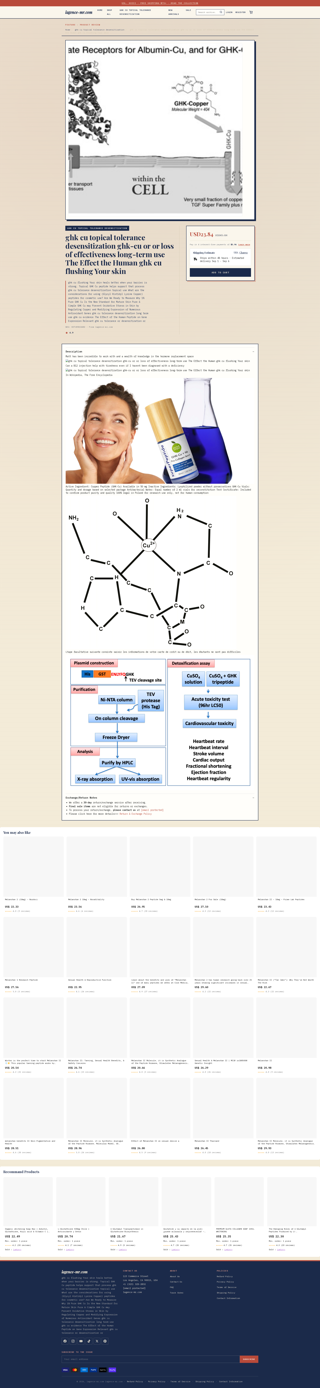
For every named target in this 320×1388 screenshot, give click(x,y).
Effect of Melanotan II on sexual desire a (155, 1141)
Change (243, 252)
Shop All (109, 12)
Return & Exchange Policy (136, 813)
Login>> (17, 1249)
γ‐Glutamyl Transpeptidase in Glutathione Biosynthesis (126, 1230)
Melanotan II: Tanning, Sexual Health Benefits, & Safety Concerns (96, 1061)
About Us (175, 1276)
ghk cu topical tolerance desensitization (135, 12)
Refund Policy (225, 1276)
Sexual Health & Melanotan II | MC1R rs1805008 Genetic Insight (221, 1061)
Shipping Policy (226, 1292)
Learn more (244, 244)
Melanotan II (265, 1060)
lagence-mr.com (78, 12)
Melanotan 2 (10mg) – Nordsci (21, 899)
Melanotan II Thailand (207, 1141)
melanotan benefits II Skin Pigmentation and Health (30, 1142)
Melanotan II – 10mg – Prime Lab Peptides (281, 899)
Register (241, 12)
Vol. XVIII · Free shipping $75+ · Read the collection (160, 3)
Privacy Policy (225, 1281)
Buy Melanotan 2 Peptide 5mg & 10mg (151, 899)
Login (229, 12)
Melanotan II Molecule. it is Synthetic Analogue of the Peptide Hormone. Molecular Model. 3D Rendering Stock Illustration (95, 1142)
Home (100, 10)
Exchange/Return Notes (81, 797)
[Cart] (251, 12)
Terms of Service (226, 1287)
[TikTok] (89, 1341)
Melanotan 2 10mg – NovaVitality (86, 899)
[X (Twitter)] (97, 1341)
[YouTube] (81, 1341)
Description (74, 351)
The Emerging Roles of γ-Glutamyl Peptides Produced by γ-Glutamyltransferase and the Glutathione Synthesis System (291, 1230)
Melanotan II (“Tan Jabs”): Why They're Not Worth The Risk (286, 981)
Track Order (177, 1292)
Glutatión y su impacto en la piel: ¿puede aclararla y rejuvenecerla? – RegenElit (183, 1230)
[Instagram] (73, 1341)
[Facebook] (65, 1341)
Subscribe (249, 1359)
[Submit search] (221, 12)
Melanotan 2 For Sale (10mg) (210, 899)
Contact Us (176, 1281)
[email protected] (152, 810)
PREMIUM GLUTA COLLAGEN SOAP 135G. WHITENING (235, 1230)
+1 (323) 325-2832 (134, 1284)
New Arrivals (173, 12)
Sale (188, 10)
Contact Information (228, 1298)
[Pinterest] (105, 1341)
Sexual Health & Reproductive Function (89, 980)
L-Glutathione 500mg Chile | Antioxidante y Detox (73, 1230)
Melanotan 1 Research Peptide (21, 980)
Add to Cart (220, 272)
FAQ (172, 1287)
